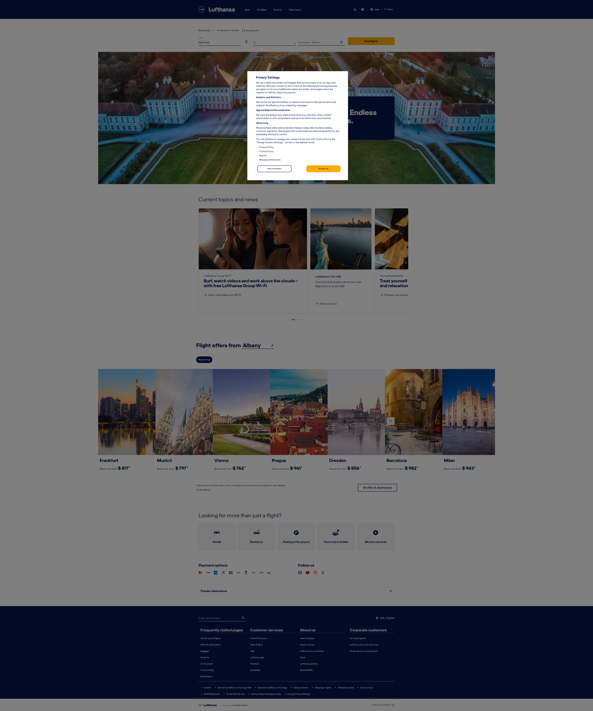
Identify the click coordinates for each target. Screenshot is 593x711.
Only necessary (274, 169)
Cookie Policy (266, 151)
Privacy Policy (266, 147)
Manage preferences (270, 160)
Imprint (263, 155)
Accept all (323, 169)
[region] (297, 125)
